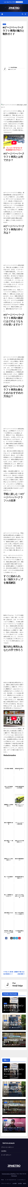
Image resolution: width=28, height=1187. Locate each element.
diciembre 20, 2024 (10, 1074)
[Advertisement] (14, 51)
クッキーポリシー (6, 1155)
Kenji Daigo (14, 67)
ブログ (4, 24)
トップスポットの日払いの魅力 (14, 1124)
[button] (22, 14)
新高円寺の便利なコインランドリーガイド (14, 1006)
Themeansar (14, 1175)
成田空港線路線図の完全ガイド (13, 1041)
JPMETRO (14, 7)
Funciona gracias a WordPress (9, 1173)
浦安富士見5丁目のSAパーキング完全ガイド (13, 1024)
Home (2, 1179)
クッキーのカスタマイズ (10, 1179)
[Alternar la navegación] (25, 14)
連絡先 (24, 1183)
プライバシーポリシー (7, 1147)
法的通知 (3, 1151)
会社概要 (15, 1183)
